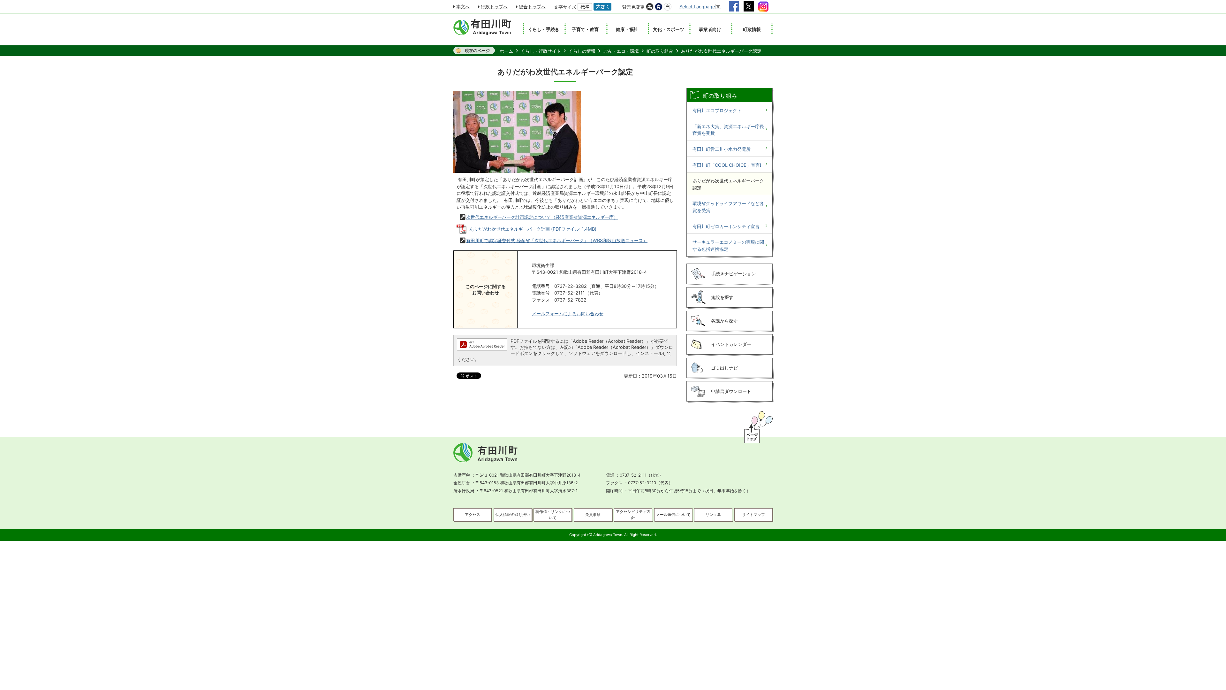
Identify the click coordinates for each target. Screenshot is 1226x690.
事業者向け (710, 29)
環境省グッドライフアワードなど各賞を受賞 (728, 207)
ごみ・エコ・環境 (621, 51)
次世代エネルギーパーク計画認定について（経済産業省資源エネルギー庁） (542, 217)
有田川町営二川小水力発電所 (721, 149)
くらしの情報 (582, 51)
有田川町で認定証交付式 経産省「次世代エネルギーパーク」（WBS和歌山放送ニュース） (556, 240)
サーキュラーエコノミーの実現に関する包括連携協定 (728, 245)
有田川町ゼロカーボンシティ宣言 (726, 226)
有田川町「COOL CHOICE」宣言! (726, 165)
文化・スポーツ (668, 29)
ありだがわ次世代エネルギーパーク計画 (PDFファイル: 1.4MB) (532, 229)
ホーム (506, 51)
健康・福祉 (627, 29)
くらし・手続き (543, 29)
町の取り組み (660, 51)
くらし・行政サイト (541, 51)
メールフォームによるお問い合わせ (567, 313)
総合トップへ (532, 6)
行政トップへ (494, 6)
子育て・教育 (585, 29)
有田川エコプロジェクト (717, 110)
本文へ (463, 6)
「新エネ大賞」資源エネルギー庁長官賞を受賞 (728, 130)
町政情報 (752, 29)
